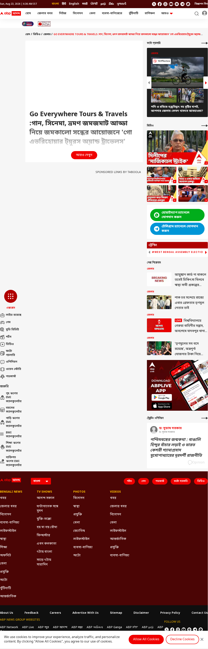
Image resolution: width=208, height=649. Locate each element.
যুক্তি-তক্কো (44, 519)
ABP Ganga (114, 627)
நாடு (103, 4)
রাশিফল (150, 13)
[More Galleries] (204, 43)
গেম (8, 322)
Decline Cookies (182, 639)
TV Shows (44, 492)
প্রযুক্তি (4, 572)
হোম (28, 13)
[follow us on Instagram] (176, 4)
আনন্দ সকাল (45, 498)
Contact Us (200, 613)
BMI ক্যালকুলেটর (13, 435)
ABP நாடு (147, 627)
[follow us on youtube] (171, 4)
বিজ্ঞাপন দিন (201, 4)
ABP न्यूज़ (43, 627)
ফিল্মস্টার (43, 535)
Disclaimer (141, 613)
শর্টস (8, 337)
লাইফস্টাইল (8, 531)
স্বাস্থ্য (3, 539)
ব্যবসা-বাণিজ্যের (112, 13)
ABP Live (28, 627)
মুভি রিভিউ (12, 330)
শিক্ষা (3, 547)
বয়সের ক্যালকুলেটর (13, 410)
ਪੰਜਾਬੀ (94, 4)
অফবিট (5, 555)
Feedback (31, 613)
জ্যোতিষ (79, 531)
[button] (10, 300)
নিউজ (62, 13)
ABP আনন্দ (60, 627)
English (74, 4)
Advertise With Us (85, 613)
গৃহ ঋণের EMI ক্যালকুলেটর (13, 397)
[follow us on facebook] (159, 4)
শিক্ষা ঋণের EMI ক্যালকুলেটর (13, 447)
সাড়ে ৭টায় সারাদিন (44, 562)
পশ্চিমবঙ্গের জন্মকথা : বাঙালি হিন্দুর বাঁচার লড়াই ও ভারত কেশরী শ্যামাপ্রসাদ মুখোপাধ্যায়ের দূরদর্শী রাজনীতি (176, 447)
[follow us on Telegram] (182, 4)
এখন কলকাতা (46, 544)
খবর (3, 498)
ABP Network (9, 627)
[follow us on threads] (165, 4)
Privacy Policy (170, 613)
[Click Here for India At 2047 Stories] (28, 23)
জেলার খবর (45, 13)
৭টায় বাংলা (44, 552)
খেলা (92, 13)
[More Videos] (204, 125)
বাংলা (55, 4)
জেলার (47, 34)
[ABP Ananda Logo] (10, 13)
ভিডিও (10, 344)
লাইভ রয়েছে (13, 315)
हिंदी (64, 4)
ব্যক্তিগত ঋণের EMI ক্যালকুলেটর (13, 461)
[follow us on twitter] (154, 4)
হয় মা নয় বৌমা (47, 527)
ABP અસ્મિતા (95, 627)
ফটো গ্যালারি (10, 353)
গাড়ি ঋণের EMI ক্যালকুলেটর (13, 422)
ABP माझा (77, 627)
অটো (3, 580)
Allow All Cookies (146, 639)
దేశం (111, 4)
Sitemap (116, 613)
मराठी (84, 4)
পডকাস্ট (11, 376)
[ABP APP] (162, 397)
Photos (79, 492)
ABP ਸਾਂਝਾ (132, 627)
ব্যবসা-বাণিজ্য (9, 522)
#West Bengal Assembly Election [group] (178, 252)
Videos (115, 492)
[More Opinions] (204, 418)
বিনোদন (78, 13)
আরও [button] (165, 13)
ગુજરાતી (121, 4)
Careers (55, 613)
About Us (6, 613)
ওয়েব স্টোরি (13, 369)
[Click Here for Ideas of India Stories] (44, 23)
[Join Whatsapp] (188, 4)
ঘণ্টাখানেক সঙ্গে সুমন (47, 508)
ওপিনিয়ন (11, 362)
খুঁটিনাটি (133, 13)
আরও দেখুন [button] (84, 155)
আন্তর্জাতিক (8, 596)
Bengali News (11, 492)
